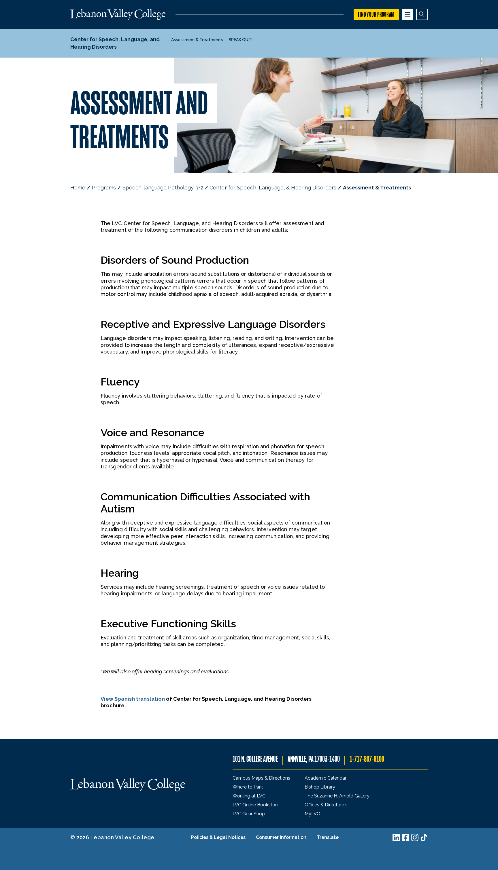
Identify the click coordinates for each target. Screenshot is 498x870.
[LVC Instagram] (414, 837)
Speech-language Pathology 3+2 (162, 188)
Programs (104, 188)
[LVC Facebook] (405, 837)
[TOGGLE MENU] (407, 14)
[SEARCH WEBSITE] (422, 14)
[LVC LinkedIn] (396, 837)
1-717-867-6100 (367, 759)
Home (77, 188)
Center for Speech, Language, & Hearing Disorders (273, 188)
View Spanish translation (133, 699)
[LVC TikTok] (424, 837)
